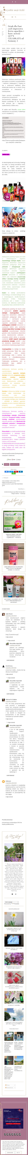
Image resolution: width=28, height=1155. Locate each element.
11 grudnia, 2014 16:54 (15, 682)
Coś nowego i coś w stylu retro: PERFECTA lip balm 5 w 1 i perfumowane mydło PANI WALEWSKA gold (12, 483)
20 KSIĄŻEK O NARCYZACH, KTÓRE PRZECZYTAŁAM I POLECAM (14, 930)
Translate (16, 903)
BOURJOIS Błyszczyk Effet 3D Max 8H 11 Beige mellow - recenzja (14, 492)
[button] (7, 16)
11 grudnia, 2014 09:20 (11, 615)
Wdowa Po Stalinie (11, 699)
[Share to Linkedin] (21, 471)
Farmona (7, 464)
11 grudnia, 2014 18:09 (11, 701)
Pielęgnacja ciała (15, 464)
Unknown (8, 781)
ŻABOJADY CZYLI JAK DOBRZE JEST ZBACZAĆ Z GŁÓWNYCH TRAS (14, 1024)
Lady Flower (9, 614)
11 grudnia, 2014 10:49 (11, 667)
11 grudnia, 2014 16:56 (15, 645)
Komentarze (9, 1087)
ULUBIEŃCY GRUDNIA (14, 1005)
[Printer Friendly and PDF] (13, 460)
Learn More (10, 1152)
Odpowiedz (9, 637)
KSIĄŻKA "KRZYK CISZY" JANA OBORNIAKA (14, 949)
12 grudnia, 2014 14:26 (11, 783)
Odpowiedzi (11, 640)
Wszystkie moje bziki (14, 10)
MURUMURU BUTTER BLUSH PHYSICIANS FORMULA (14, 967)
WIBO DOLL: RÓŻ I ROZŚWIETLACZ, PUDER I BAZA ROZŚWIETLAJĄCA (14, 987)
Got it (18, 1152)
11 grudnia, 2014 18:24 (15, 727)
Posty (8, 1085)
